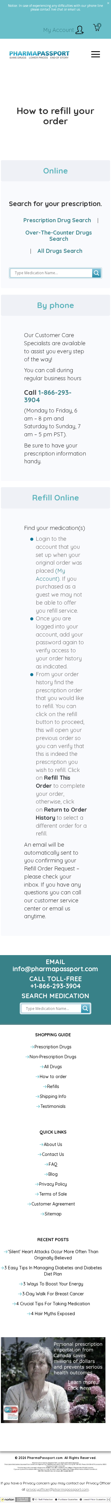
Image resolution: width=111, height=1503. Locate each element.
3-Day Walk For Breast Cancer (53, 1294)
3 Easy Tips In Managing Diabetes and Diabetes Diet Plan (53, 1271)
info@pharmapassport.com (55, 969)
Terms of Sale (53, 1194)
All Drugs (53, 1066)
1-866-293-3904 (48, 396)
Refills (53, 1086)
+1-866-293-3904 (55, 986)
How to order (53, 1076)
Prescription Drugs (53, 1047)
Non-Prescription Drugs (53, 1057)
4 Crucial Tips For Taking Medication (53, 1304)
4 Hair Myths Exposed (53, 1313)
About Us (53, 1144)
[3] (96, 28)
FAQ (53, 1164)
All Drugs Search (60, 250)
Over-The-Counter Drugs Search (58, 235)
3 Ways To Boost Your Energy (53, 1284)
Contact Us (53, 1154)
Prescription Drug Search (57, 220)
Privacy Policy (53, 1184)
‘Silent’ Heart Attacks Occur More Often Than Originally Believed (53, 1255)
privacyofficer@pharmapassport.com (57, 1489)
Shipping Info (53, 1096)
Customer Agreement (53, 1204)
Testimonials (53, 1106)
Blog (53, 1174)
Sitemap (53, 1214)
